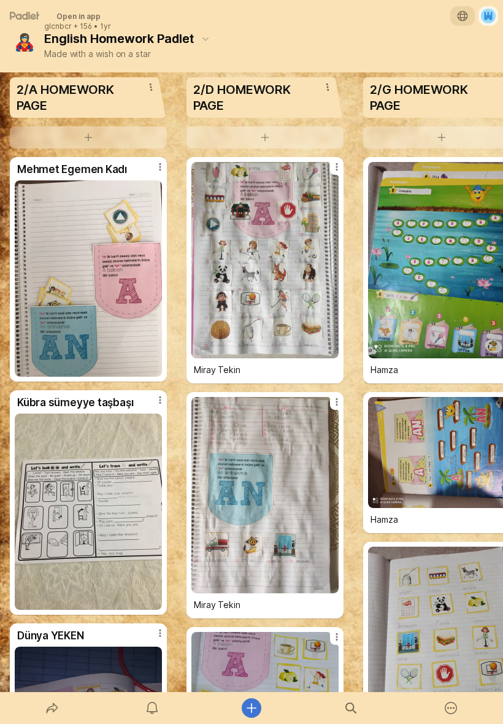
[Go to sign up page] (488, 16)
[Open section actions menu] (150, 87)
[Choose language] (462, 16)
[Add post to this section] (88, 137)
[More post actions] (152, 172)
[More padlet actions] (451, 708)
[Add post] (251, 708)
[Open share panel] (52, 708)
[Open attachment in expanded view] (88, 278)
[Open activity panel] (152, 708)
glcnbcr (58, 26)
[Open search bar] (351, 708)
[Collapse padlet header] (205, 38)
